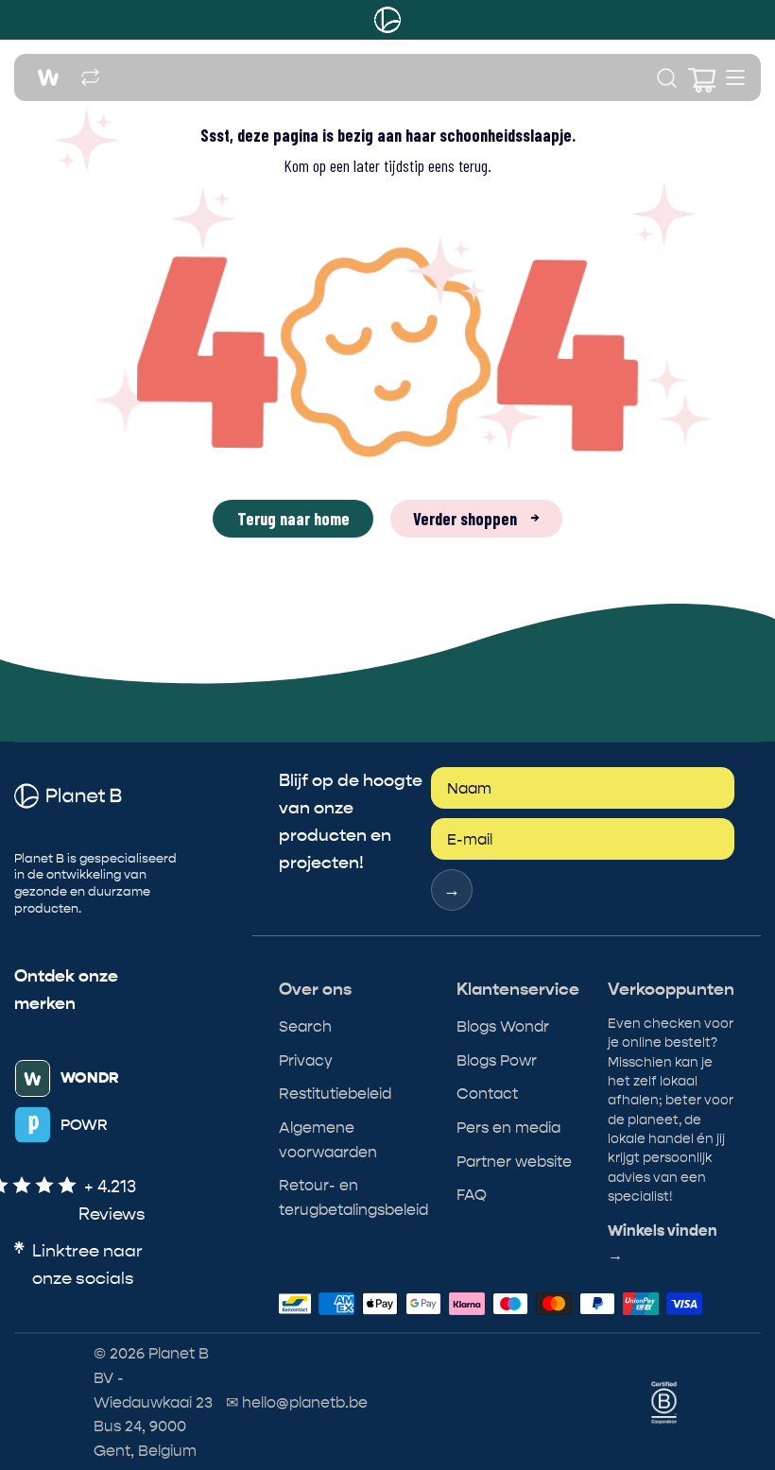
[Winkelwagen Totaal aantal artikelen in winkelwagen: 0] (700, 78)
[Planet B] (387, 20)
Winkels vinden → (662, 1243)
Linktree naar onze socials (87, 1265)
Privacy (306, 1060)
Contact (487, 1093)
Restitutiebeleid (335, 1093)
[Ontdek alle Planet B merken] (90, 78)
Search (305, 1026)
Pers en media (508, 1128)
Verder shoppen (476, 518)
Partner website (514, 1162)
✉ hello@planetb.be (297, 1402)
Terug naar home (293, 518)
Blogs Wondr (502, 1026)
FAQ (471, 1195)
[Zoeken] (667, 78)
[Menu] (735, 77)
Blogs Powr (496, 1060)
